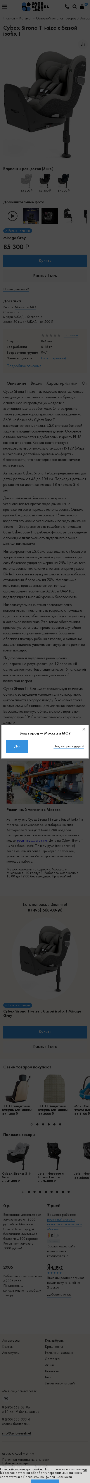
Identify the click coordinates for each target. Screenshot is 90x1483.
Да (17, 746)
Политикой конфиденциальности (47, 1477)
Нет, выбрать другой (69, 746)
